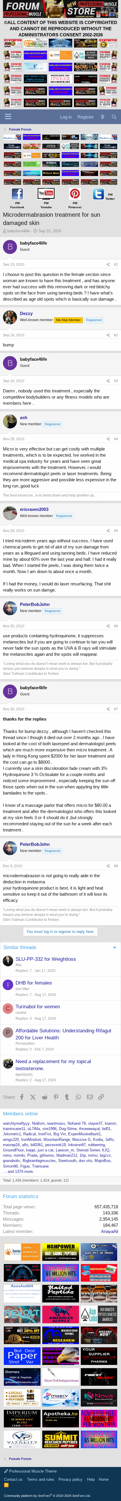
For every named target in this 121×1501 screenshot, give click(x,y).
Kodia (98, 1139)
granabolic (11, 1160)
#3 (116, 381)
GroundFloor (13, 1150)
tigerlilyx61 (24, 1075)
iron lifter (22, 989)
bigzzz (105, 1155)
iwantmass (56, 1123)
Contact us (13, 1479)
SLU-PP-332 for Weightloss (46, 959)
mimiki (19, 1155)
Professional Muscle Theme (32, 1471)
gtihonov (47, 1155)
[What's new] (102, 116)
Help (91, 1479)
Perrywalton (25, 1043)
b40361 (37, 1145)
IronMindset (31, 1139)
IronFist (44, 1134)
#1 (116, 264)
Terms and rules (40, 1479)
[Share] (108, 264)
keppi (30, 1150)
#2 (116, 335)
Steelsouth (67, 1160)
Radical (29, 1134)
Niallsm (38, 1123)
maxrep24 (11, 1145)
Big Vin (59, 1134)
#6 (116, 626)
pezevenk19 (55, 1145)
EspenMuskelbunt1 (84, 1134)
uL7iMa (34, 1128)
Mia (18, 965)
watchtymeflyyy (16, 1123)
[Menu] (8, 116)
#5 (116, 531)
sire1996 (49, 1128)
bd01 (106, 1128)
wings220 (11, 1139)
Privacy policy (70, 1479)
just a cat (45, 1150)
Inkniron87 (77, 1145)
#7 (116, 709)
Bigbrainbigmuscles (39, 1160)
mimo (93, 1155)
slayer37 (95, 1123)
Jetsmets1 (12, 1134)
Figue (25, 1166)
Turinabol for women (38, 1006)
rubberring (96, 1145)
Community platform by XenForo (47, 1495)
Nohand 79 (77, 1123)
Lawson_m (65, 1150)
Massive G (81, 1139)
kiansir (110, 1123)
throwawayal (89, 1128)
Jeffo (109, 1139)
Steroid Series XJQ (92, 1150)
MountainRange (56, 1139)
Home (104, 1479)
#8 (116, 866)
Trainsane (40, 1166)
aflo (25, 1145)
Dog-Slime (68, 1128)
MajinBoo (102, 1160)
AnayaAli (109, 1231)
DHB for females (34, 983)
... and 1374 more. (18, 1171)
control (21, 1013)
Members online (20, 1114)
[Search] (114, 116)
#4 (116, 439)
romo (7, 1155)
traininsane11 (14, 1128)
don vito (85, 1160)
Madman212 (66, 1155)
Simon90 (10, 1166)
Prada (32, 1155)
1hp (83, 1155)
